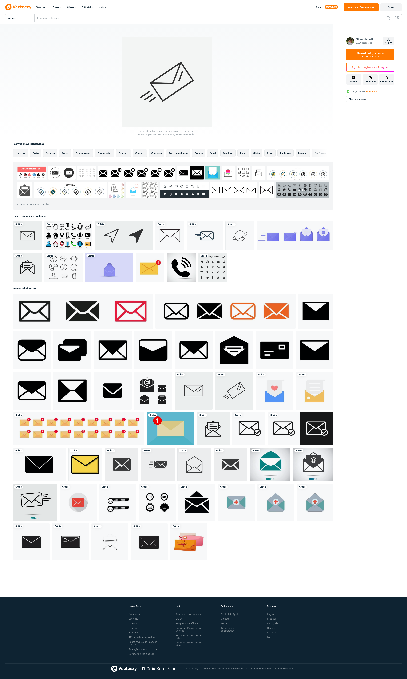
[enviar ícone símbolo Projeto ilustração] (315, 311)
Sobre (224, 623)
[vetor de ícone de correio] (78, 502)
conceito (123, 152)
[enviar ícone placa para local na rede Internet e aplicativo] (31, 541)
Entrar (391, 6)
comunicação (82, 152)
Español (271, 618)
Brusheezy (134, 614)
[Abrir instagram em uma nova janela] (148, 668)
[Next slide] (328, 153)
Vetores (40, 7)
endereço (20, 152)
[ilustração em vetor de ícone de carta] (27, 267)
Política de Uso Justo (283, 668)
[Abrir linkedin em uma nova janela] (153, 668)
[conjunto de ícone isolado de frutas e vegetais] (212, 267)
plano (243, 152)
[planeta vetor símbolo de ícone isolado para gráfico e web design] (239, 235)
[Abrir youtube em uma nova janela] (174, 668)
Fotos (56, 7)
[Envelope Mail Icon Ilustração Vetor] (205, 235)
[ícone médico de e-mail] (236, 502)
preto (36, 152)
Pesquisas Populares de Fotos (188, 637)
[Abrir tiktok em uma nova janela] (163, 668)
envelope (228, 152)
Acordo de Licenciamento (189, 614)
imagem (302, 152)
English (271, 614)
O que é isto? (372, 91)
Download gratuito (370, 54)
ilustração (285, 152)
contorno (156, 152)
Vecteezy (133, 618)
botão (65, 152)
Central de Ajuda (230, 614)
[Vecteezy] (18, 7)
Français (271, 632)
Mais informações (357, 99)
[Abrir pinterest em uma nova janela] (158, 668)
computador (104, 152)
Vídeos (70, 7)
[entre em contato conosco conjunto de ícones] (63, 267)
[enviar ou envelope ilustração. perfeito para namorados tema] (188, 541)
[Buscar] (388, 18)
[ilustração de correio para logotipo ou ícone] (117, 502)
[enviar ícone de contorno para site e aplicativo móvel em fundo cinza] (124, 235)
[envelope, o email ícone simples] (113, 391)
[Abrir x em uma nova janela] (169, 668)
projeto (199, 152)
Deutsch (271, 627)
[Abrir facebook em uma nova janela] (143, 668)
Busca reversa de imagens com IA (143, 643)
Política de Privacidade (260, 668)
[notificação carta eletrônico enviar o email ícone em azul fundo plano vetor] (170, 428)
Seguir (388, 42)
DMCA (179, 618)
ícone (270, 152)
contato (139, 152)
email (213, 152)
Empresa (133, 627)
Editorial (86, 7)
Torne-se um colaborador (227, 629)
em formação (322, 152)
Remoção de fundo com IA (143, 649)
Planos (319, 6)
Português (272, 623)
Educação (134, 632)
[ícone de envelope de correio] (169, 235)
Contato (225, 618)
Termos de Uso (240, 668)
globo (256, 152)
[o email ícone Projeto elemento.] (196, 502)
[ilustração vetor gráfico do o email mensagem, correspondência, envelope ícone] (85, 464)
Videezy (133, 623)
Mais (101, 7)
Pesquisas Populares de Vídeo (188, 644)
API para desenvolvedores (143, 637)
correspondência (178, 152)
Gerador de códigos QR (141, 653)
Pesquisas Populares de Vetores (188, 629)
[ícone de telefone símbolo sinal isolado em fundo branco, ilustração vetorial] (181, 267)
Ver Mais (302, 190)
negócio (50, 152)
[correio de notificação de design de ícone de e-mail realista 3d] (109, 267)
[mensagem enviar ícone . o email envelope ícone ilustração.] (248, 428)
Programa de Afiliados (188, 623)
